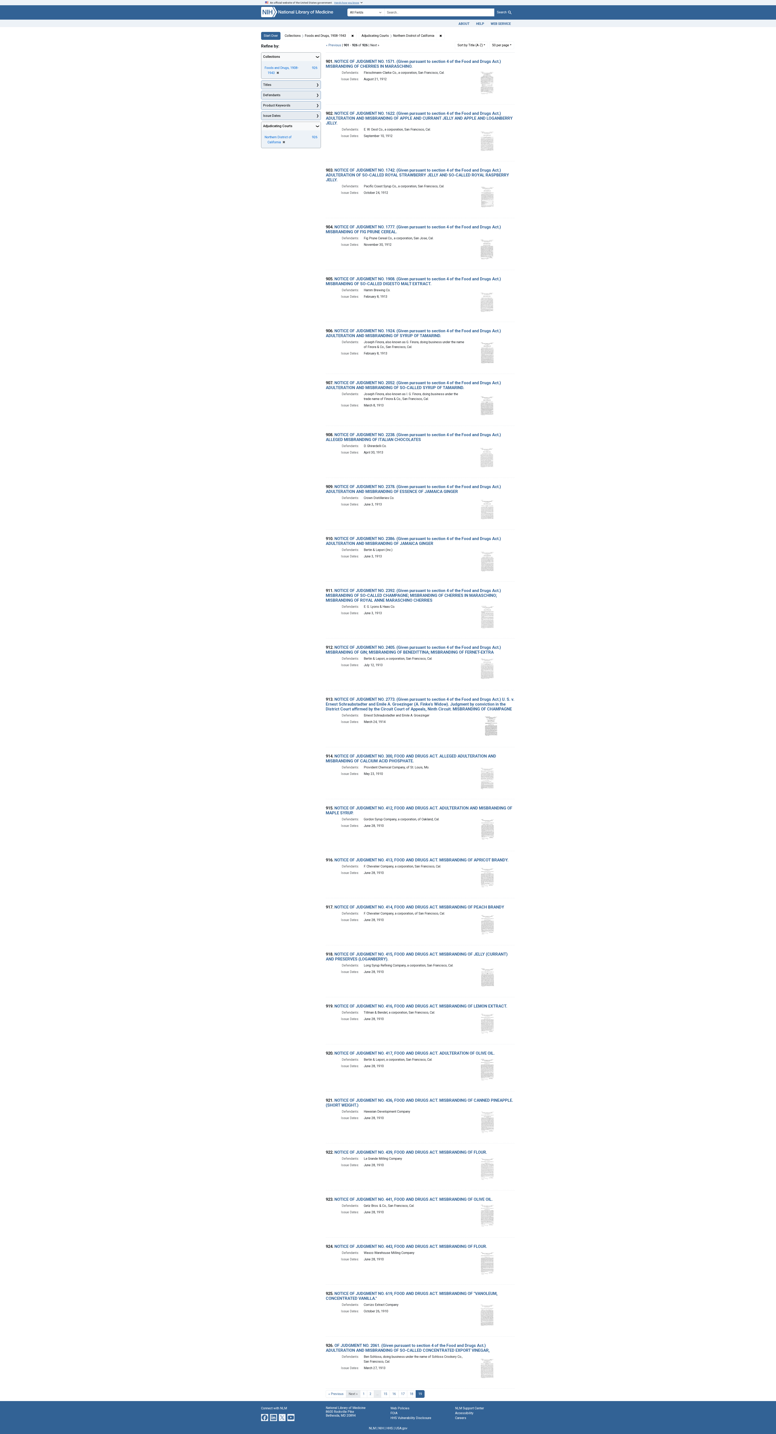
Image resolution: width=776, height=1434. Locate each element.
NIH (381, 1428)
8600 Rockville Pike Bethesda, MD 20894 (341, 1413)
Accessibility (464, 1413)
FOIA (393, 1413)
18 (411, 1394)
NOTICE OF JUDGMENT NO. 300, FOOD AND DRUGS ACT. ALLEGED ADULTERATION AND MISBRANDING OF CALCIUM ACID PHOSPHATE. (411, 758)
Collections (271, 57)
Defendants (271, 95)
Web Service (501, 24)
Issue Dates (272, 116)
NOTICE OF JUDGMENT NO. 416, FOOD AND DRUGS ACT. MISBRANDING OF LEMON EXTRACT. (420, 1006)
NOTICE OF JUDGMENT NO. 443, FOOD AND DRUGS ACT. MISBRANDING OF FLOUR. (410, 1246)
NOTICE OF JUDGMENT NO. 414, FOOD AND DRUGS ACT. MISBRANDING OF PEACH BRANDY (419, 907)
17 (403, 1394)
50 (500, 45)
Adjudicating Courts (277, 126)
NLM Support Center (469, 1408)
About (464, 24)
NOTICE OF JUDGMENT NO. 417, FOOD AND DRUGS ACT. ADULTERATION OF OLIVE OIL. (414, 1053)
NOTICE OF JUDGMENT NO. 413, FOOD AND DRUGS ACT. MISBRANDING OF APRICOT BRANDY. (421, 860)
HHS (389, 1428)
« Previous (333, 45)
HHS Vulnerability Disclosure (410, 1418)
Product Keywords (276, 105)
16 (394, 1394)
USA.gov (401, 1428)
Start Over (271, 36)
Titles (267, 85)
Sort (470, 45)
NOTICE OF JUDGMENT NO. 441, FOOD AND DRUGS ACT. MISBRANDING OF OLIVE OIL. (413, 1199)
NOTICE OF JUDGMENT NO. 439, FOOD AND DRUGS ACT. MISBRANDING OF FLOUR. (410, 1152)
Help (480, 24)
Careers (460, 1418)
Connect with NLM (274, 1408)
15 (385, 1394)
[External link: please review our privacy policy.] (264, 1417)
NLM (372, 1428)
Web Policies (399, 1408)
